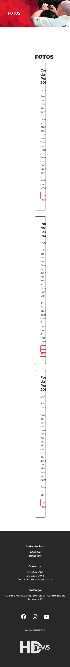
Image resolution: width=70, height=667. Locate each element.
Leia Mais (44, 197)
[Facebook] (23, 617)
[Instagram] (35, 617)
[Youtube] (46, 617)
